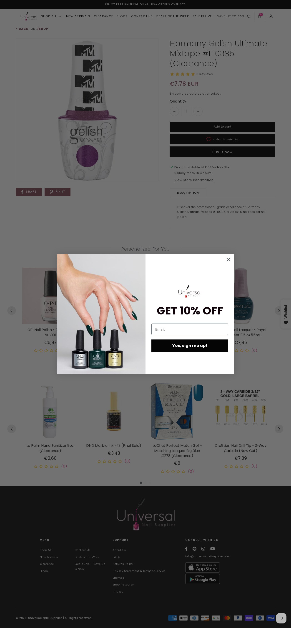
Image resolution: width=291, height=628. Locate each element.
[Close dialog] (228, 260)
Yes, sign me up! (189, 345)
